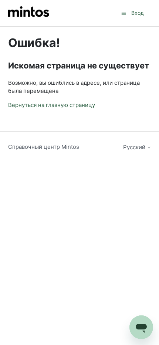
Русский (135, 147)
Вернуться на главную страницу (51, 104)
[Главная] (28, 13)
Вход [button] (137, 13)
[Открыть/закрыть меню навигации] (123, 13)
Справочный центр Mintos (43, 146)
